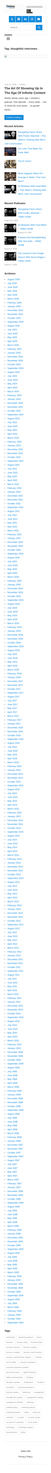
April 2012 (12, 944)
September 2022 (15, 461)
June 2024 (12, 380)
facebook (40, 1382)
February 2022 (14, 488)
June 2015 (12, 797)
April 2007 (12, 1176)
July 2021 (12, 515)
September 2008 (15, 1110)
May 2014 (12, 847)
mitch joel (36, 1412)
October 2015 (14, 782)
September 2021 (15, 507)
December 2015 (15, 774)
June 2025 (12, 333)
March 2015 (13, 809)
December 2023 (15, 403)
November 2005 (15, 1241)
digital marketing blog (14, 1377)
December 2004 (15, 1284)
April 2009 (12, 1083)
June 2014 (12, 843)
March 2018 (13, 669)
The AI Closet (24, 161)
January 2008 (14, 1141)
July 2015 (12, 793)
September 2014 (15, 832)
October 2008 (14, 1106)
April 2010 (12, 1036)
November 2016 (15, 731)
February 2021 (14, 534)
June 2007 (12, 1168)
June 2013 (12, 890)
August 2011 (13, 975)
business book (36, 1342)
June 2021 (12, 519)
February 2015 (14, 812)
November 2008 (15, 1102)
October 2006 (14, 1199)
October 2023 (14, 411)
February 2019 (14, 627)
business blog (22, 1342)
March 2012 (13, 948)
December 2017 (15, 681)
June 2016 (12, 751)
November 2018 (15, 639)
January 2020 (14, 584)
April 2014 (12, 851)
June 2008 (12, 1122)
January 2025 (14, 353)
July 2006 (12, 1210)
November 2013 (15, 870)
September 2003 (15, 1322)
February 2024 (14, 395)
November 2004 (15, 1288)
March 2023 (13, 438)
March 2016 (13, 762)
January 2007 (14, 1187)
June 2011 (12, 982)
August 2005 (13, 1253)
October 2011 (14, 967)
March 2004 (13, 1307)
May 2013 (12, 893)
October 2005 (14, 1245)
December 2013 (15, 866)
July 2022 (12, 469)
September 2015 (15, 785)
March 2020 (13, 577)
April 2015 (12, 805)
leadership (26, 1392)
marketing (30, 1402)
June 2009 (12, 1075)
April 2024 (12, 387)
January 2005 (14, 1280)
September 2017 (15, 693)
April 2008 (12, 1129)
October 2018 (14, 642)
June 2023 (12, 426)
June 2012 (12, 936)
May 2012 (12, 940)
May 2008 (12, 1125)
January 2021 (14, 538)
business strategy (13, 1352)
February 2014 (14, 859)
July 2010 (12, 1025)
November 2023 (15, 407)
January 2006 (14, 1233)
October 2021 (14, 503)
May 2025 (12, 337)
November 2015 (15, 778)
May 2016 (12, 754)
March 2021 (13, 530)
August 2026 (13, 279)
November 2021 (15, 499)
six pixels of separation (15, 1422)
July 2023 (12, 422)
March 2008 (13, 1133)
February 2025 (14, 349)
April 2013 (12, 897)
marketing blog (11, 1407)
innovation (10, 1387)
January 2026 (14, 306)
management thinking (14, 1402)
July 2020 (12, 561)
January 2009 (14, 1094)
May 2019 (12, 615)
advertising (10, 1337)
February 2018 (14, 673)
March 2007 (13, 1179)
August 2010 (13, 1021)
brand (39, 1337)
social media (32, 1422)
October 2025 (14, 318)
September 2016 (15, 739)
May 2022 (12, 476)
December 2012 (15, 913)
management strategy (34, 1397)
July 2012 (12, 932)
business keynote (13, 1347)
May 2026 (12, 291)
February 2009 (14, 1091)
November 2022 (15, 453)
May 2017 (12, 708)
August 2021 (13, 511)
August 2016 (13, 743)
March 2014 (13, 855)
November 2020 (15, 546)
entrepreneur (28, 1382)
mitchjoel (9, 1417)
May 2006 (12, 1218)
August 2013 (13, 882)
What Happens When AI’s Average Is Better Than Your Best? (32, 177)
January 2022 (14, 492)
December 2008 (15, 1098)
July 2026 (12, 283)
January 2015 (14, 816)
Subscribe (25, 1451)
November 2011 (15, 963)
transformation (11, 1432)
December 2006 (15, 1191)
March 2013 (13, 901)
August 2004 (13, 1299)
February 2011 (14, 998)
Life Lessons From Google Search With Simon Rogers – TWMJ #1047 (32, 257)
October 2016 (14, 735)
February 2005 (14, 1276)
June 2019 (12, 612)
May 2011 (12, 986)
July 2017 (12, 700)
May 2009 (12, 1079)
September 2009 (15, 1063)
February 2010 (14, 1044)
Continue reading (13, 117)
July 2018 (12, 654)
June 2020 (12, 565)
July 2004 (12, 1303)
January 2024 (14, 399)
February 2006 (14, 1230)
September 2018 (15, 646)
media (26, 1412)
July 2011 (12, 979)
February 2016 (14, 766)
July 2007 (12, 1164)
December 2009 (15, 1052)
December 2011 (15, 959)
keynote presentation (26, 1387)
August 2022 (13, 465)
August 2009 (13, 1067)
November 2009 (15, 1056)
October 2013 (14, 874)
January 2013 (14, 909)
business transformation (33, 1352)
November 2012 (15, 917)
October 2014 (14, 828)
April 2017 (12, 712)
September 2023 (15, 414)
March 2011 (13, 994)
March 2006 (13, 1226)
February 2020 (14, 581)
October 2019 (14, 596)
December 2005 (15, 1237)
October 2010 (14, 1013)
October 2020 (14, 550)
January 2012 (14, 955)
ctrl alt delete (11, 1362)
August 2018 (13, 650)
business (9, 1342)
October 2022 (14, 457)
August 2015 (13, 789)
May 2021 (12, 523)
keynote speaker (12, 1392)
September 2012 (15, 924)
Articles (22, 84)
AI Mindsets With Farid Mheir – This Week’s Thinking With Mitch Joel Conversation (32, 190)
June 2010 (12, 1029)
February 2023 (14, 442)
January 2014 (14, 863)
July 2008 (12, 1118)
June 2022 (12, 472)
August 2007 (13, 1160)
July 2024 (12, 376)
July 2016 (12, 747)
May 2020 (12, 569)
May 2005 (12, 1264)
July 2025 (12, 329)
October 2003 (14, 1319)
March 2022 (13, 484)
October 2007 (14, 1152)
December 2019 (15, 588)
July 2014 (12, 839)
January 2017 (14, 723)
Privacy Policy (25, 1456)
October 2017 (14, 689)
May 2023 (12, 430)
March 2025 (13, 345)
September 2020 (15, 553)
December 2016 (15, 727)
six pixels (20, 1417)
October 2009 (14, 1060)
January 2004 (14, 1315)
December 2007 (15, 1145)
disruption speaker (13, 1382)
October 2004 (14, 1292)
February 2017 (14, 720)
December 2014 (15, 820)
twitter (23, 1432)
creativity (38, 1357)
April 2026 (12, 295)
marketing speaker (13, 1412)
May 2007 (12, 1172)
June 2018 (12, 658)
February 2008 (14, 1137)
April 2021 (12, 526)
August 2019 (13, 604)
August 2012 (13, 928)
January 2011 (14, 1002)
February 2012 (14, 952)
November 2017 (15, 685)
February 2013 (14, 905)
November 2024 (15, 360)
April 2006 (12, 1222)
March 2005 (13, 1272)
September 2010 (15, 1017)
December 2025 (15, 310)
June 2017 (12, 704)
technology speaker (25, 1427)
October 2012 (14, 921)
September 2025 (15, 322)
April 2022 (12, 480)
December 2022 (15, 449)
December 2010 (15, 1006)
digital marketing (29, 1372)
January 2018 (14, 677)
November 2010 (15, 1009)
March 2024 (13, 391)
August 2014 (13, 836)
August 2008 (13, 1114)
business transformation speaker (18, 1357)
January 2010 (14, 1048)
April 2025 (12, 341)
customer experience (28, 1362)
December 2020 (15, 542)
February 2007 (14, 1183)
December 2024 (15, 356)
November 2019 (15, 592)
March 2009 (13, 1087)
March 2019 (13, 623)
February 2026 (14, 302)
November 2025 (15, 314)
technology (10, 1427)
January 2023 (14, 445)
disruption (29, 1377)
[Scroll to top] (46, 1468)
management (39, 1392)
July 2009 (12, 1071)
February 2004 (14, 1311)
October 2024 (14, 364)
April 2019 (12, 619)
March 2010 (13, 1040)
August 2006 (13, 1206)
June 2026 (12, 287)
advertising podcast (25, 1337)
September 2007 (15, 1156)
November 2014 (15, 824)
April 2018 (12, 666)
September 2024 (15, 368)
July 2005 (12, 1257)
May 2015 (12, 801)
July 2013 (12, 886)
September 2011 (15, 971)
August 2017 (13, 696)
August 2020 (13, 557)
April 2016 (12, 758)
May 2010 (12, 1033)
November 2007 (15, 1149)
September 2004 (15, 1295)
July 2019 (12, 608)
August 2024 (13, 372)
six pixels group (34, 1417)
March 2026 (13, 299)
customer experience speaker (17, 1367)
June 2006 (12, 1214)
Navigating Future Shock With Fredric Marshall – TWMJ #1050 (30, 213)
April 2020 (12, 573)
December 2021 (15, 496)
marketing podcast (28, 1407)
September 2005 (15, 1249)
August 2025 (13, 326)
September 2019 (15, 600)
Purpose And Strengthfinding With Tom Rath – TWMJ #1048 (32, 241)
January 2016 (14, 770)
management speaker (14, 1397)
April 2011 (12, 990)
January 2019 (14, 631)
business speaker (30, 1347)
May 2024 (12, 383)
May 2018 (12, 662)
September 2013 (15, 878)
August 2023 (13, 418)
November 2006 (15, 1195)
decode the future (12, 1372)
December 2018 (15, 635)
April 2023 (12, 434)
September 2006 (15, 1203)
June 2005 (12, 1261)
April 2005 (12, 1268)
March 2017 (13, 716)
